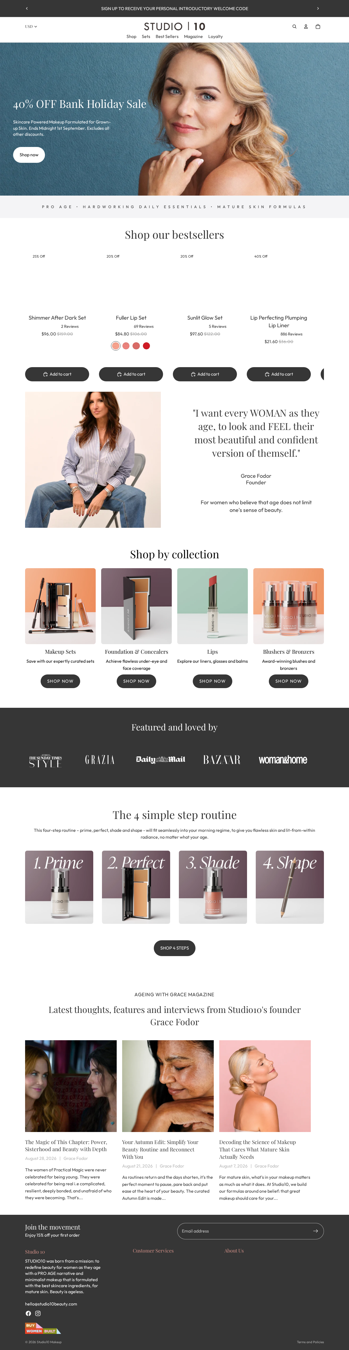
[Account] (306, 26)
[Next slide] (318, 8)
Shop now (29, 154)
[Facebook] (28, 1313)
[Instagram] (38, 1313)
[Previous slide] (27, 8)
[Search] (294, 26)
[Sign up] (315, 1231)
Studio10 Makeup (49, 1342)
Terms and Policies (310, 1342)
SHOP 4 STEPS (174, 948)
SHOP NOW (60, 681)
